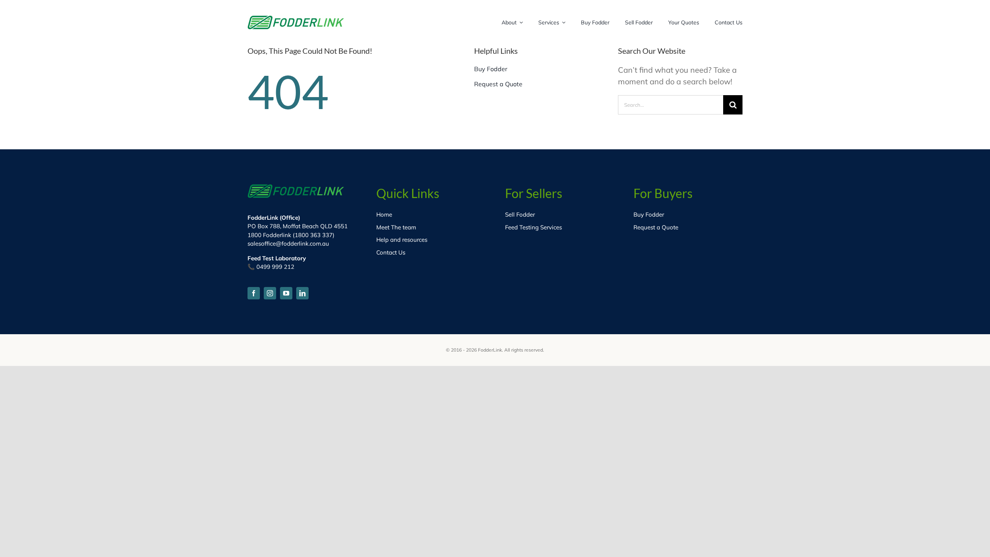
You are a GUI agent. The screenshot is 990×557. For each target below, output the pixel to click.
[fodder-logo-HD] (296, 19)
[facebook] (254, 293)
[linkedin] (302, 293)
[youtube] (286, 293)
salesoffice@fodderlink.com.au (288, 243)
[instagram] (270, 293)
